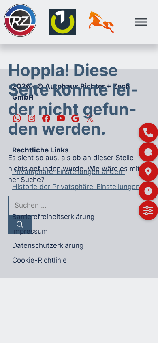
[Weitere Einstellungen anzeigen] (148, 210)
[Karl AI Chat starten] (148, 152)
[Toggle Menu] (141, 22)
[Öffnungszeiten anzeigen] (148, 191)
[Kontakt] (148, 132)
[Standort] (148, 171)
